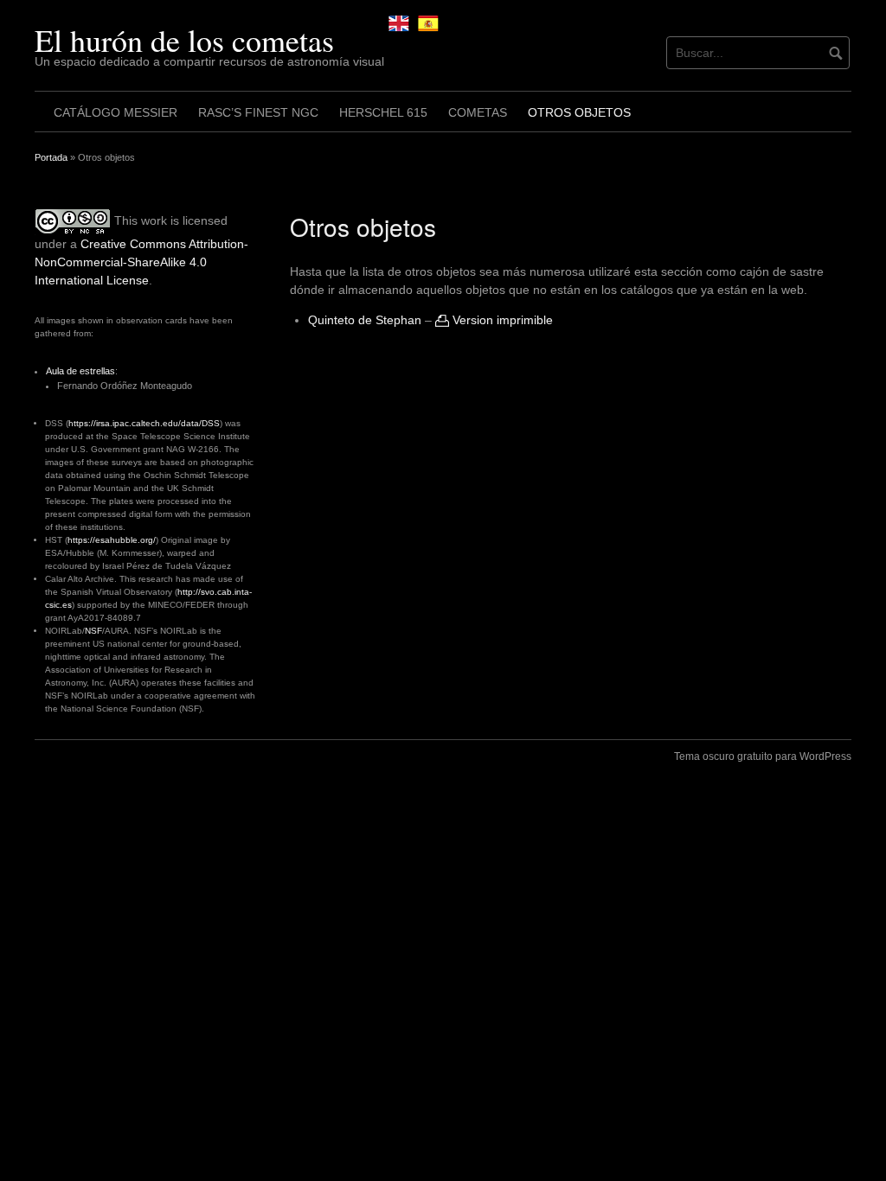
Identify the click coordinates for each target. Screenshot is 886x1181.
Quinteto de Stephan (364, 320)
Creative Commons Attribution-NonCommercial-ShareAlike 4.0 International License (141, 262)
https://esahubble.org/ (111, 540)
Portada (51, 157)
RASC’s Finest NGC (258, 112)
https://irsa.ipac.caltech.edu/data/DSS (144, 423)
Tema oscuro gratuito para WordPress (762, 756)
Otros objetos (579, 112)
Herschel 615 (383, 112)
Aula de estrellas (80, 371)
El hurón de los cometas (184, 40)
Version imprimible (501, 320)
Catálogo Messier (115, 112)
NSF (93, 630)
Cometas (477, 112)
